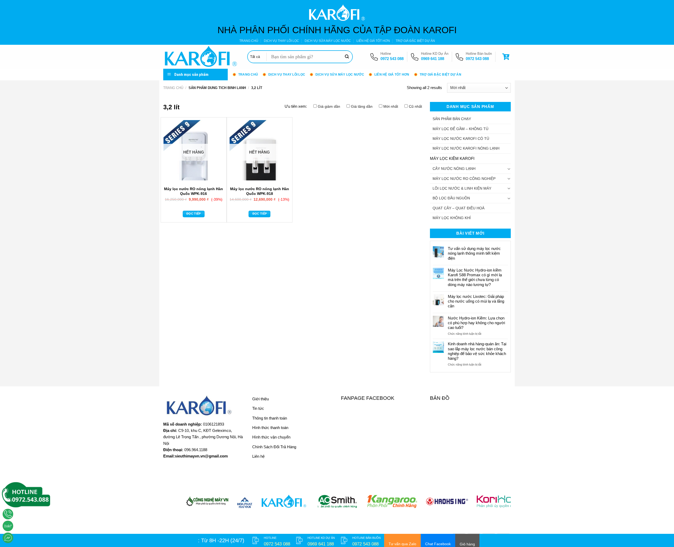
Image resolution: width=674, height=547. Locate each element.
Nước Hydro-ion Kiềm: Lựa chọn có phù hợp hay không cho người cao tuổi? (476, 323)
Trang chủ (173, 88)
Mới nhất (390, 107)
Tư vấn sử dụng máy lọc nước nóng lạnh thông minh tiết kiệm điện (474, 253)
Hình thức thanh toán (270, 427)
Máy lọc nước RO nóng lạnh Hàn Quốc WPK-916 (193, 191)
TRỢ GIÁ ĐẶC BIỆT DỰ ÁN (415, 41)
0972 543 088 (392, 58)
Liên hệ (258, 456)
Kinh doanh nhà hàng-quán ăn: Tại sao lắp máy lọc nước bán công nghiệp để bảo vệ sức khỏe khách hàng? (477, 351)
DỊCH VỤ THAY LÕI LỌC (281, 41)
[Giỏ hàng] (506, 56)
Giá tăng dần (362, 107)
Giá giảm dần (329, 107)
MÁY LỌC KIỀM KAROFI (452, 158)
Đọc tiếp (193, 213)
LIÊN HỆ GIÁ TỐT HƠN (373, 41)
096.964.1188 (195, 449)
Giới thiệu (260, 399)
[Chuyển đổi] (509, 169)
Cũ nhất (415, 107)
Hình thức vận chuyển (271, 437)
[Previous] (177, 504)
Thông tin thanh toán (269, 418)
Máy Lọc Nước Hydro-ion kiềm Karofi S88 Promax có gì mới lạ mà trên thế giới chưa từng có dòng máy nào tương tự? (475, 277)
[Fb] (8, 538)
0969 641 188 (432, 58)
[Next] (497, 504)
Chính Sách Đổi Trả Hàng (274, 447)
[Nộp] (347, 57)
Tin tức (258, 408)
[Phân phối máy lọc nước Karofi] (201, 57)
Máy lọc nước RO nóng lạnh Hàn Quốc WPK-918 (259, 191)
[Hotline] (8, 514)
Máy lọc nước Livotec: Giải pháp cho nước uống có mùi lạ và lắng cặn (476, 301)
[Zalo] (8, 526)
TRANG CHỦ (248, 41)
